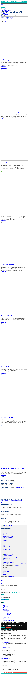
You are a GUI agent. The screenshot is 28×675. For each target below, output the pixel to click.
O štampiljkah (9, 612)
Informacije (6, 539)
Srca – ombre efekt (6, 163)
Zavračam (8, 627)
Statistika (8, 642)
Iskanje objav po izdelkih (7, 484)
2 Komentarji (13, 557)
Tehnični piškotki (5, 647)
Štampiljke (5, 548)
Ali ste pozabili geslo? (15, 592)
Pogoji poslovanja (7, 535)
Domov (2, 15)
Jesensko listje (5, 366)
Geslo (3, 589)
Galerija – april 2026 (8, 555)
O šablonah (9, 613)
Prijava (2, 594)
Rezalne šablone (7, 546)
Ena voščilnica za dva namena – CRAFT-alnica (15, 563)
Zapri (2, 477)
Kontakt (5, 540)
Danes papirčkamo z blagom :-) (10, 112)
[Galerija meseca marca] (19, 481)
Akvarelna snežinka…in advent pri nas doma (13, 214)
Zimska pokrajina (5, 60)
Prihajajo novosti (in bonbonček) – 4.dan (12, 468)
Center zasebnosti (8, 536)
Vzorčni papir (6, 549)
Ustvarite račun (5, 599)
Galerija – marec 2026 (9, 559)
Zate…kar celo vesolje (7, 417)
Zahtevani (3, 642)
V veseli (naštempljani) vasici (9, 264)
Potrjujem (3, 627)
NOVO (4, 545)
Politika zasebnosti (8, 537)
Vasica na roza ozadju (7, 315)
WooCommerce (5, 658)
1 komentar (16, 565)
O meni (8, 614)
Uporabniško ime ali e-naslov (9, 585)
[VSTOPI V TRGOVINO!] (18, 487)
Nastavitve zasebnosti (6, 629)
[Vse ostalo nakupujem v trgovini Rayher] (11, 500)
